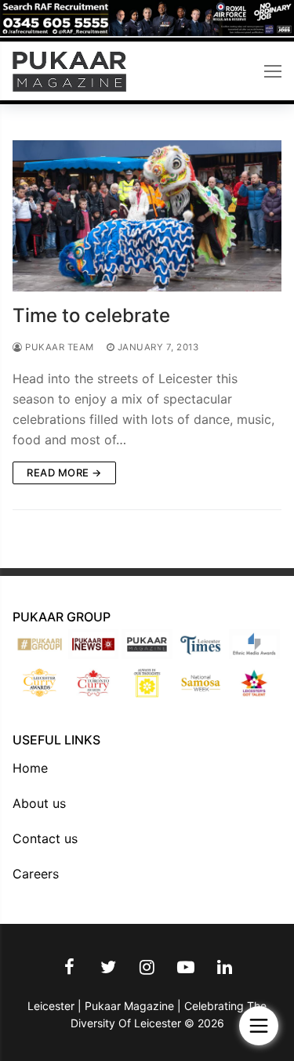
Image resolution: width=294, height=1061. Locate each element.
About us (39, 803)
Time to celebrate (91, 315)
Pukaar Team (58, 347)
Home (30, 768)
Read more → (64, 472)
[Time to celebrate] (147, 216)
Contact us (45, 838)
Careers (36, 874)
